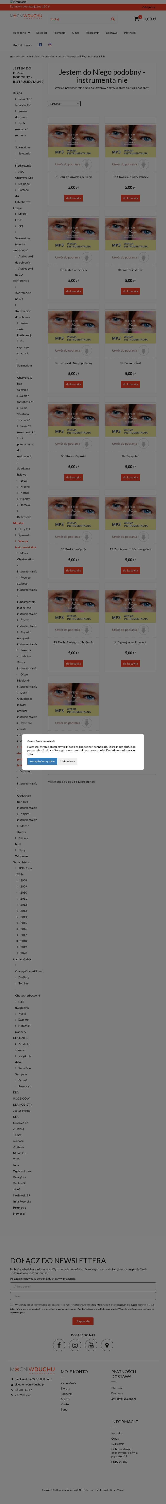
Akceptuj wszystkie (42, 761)
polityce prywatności (92, 750)
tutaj (30, 754)
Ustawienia (68, 761)
